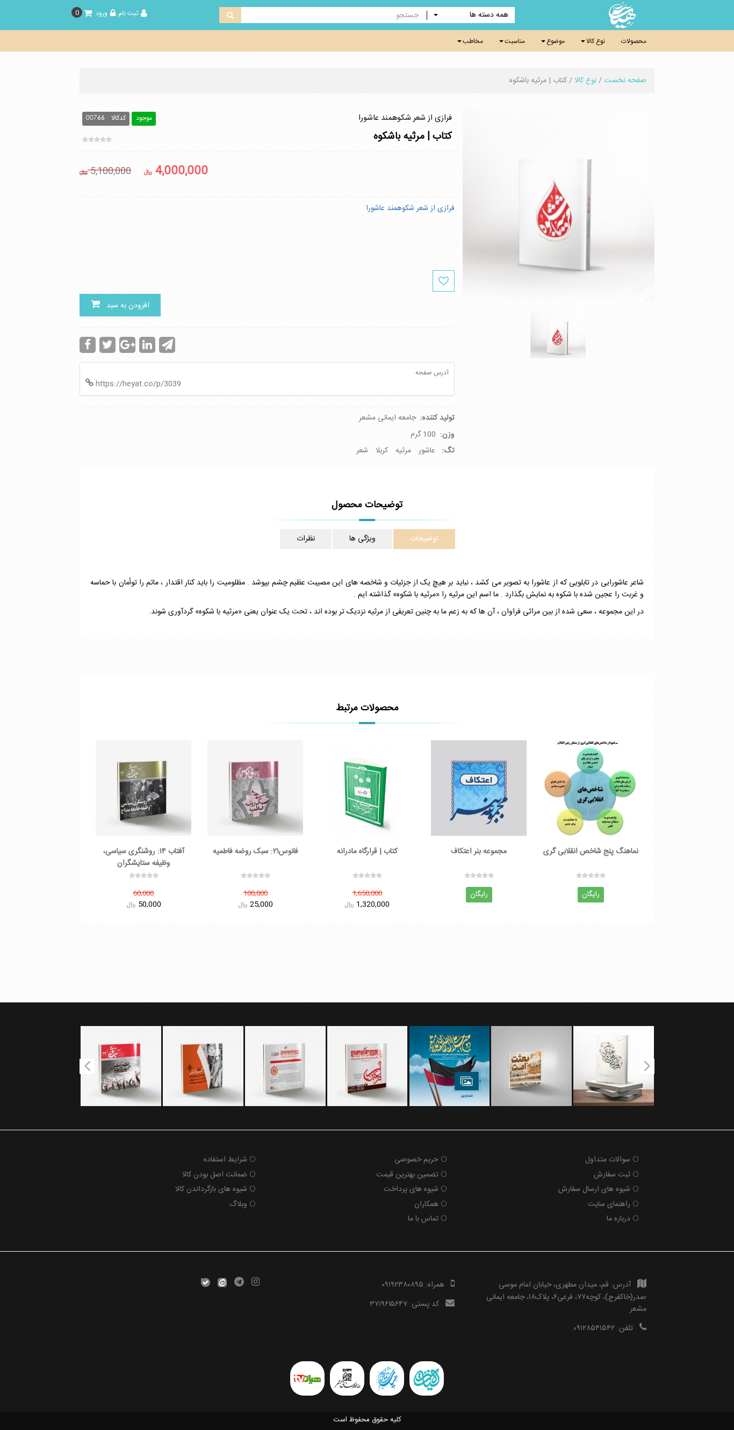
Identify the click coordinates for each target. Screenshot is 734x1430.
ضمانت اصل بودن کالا (214, 1175)
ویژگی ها (362, 538)
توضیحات (424, 538)
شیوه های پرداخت (411, 1189)
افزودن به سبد (124, 305)
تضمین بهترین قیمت (407, 1175)
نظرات (306, 538)
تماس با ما (423, 1219)
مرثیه (403, 450)
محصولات (633, 41)
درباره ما (618, 1219)
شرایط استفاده (225, 1160)
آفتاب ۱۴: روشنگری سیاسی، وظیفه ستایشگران (143, 857)
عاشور (427, 450)
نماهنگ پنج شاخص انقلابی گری (590, 852)
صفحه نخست (625, 80)
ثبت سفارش (612, 1175)
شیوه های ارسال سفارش (594, 1189)
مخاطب (473, 41)
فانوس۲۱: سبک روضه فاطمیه (255, 852)
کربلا (382, 450)
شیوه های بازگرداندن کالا (211, 1189)
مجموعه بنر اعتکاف (479, 852)
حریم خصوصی (416, 1160)
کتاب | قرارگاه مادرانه (367, 852)
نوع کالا (595, 41)
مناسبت (515, 41)
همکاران (426, 1204)
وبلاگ (238, 1204)
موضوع (555, 41)
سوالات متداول (607, 1160)
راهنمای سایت (609, 1204)
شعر (362, 450)
